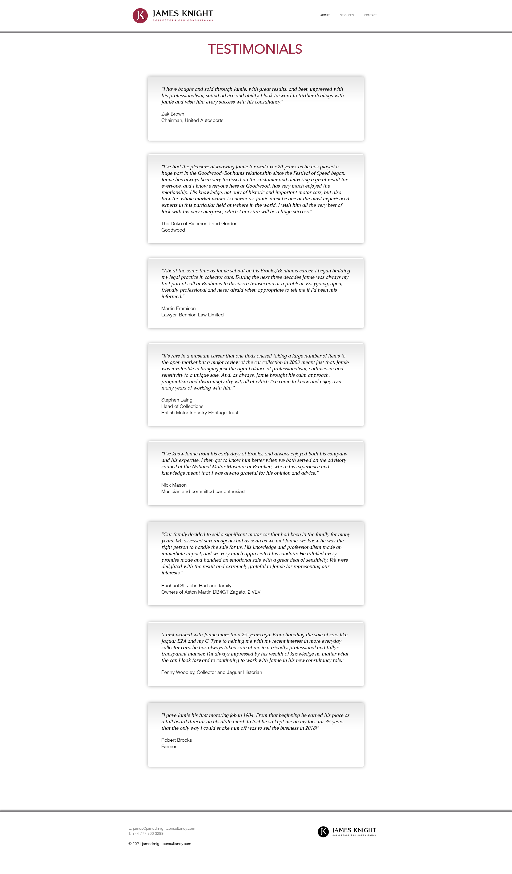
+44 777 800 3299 (147, 833)
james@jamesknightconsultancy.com (164, 828)
